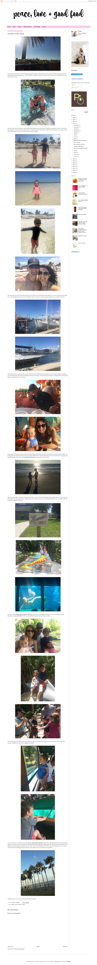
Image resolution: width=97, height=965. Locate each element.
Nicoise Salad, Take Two (79, 144)
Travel (23, 904)
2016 (74, 158)
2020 (74, 117)
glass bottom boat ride (37, 842)
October (76, 129)
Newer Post (10, 946)
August (75, 132)
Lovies (16, 904)
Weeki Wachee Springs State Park (24, 614)
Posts (74, 85)
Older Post (65, 946)
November (76, 127)
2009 (74, 172)
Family (12, 904)
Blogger (69, 961)
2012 (74, 166)
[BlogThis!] (24, 902)
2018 (74, 121)
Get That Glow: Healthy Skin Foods (82, 193)
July (75, 134)
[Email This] (23, 902)
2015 (74, 160)
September (76, 130)
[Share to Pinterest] (28, 902)
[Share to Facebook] (27, 902)
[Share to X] (25, 902)
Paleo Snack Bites (82, 214)
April (75, 150)
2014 (74, 162)
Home (9, 26)
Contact (44, 26)
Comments (75, 87)
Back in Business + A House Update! (83, 186)
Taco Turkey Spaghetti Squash (80, 148)
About (14, 26)
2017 (74, 123)
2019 (74, 119)
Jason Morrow (58, 961)
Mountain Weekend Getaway (80, 140)
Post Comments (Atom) (19, 949)
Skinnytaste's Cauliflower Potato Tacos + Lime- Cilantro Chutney (82, 230)
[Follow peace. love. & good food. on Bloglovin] (77, 79)
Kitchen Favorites (28, 26)
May (75, 138)
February (76, 154)
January (76, 156)
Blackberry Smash (82, 235)
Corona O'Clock (81, 243)
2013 (74, 164)
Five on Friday (77, 142)
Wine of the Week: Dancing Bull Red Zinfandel (82, 208)
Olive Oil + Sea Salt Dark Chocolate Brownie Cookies (82, 223)
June (75, 136)
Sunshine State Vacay (79, 146)
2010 (74, 170)
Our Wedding (37, 26)
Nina (81, 31)
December (76, 125)
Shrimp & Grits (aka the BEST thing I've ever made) (82, 180)
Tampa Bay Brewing (30, 457)
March (75, 152)
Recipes (19, 26)
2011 (74, 168)
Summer (19, 904)
